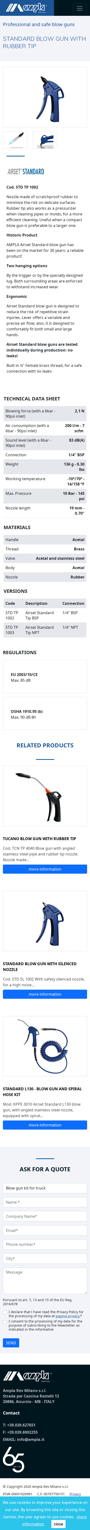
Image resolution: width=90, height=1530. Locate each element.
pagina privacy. (68, 1316)
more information (45, 869)
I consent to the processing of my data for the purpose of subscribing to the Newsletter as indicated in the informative (45, 1325)
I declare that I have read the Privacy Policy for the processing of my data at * (46, 1314)
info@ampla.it (30, 1439)
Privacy (75, 1494)
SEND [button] (11, 1342)
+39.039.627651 (21, 1425)
